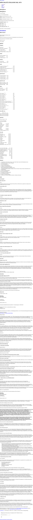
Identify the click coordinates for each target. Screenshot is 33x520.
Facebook (8, 519)
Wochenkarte (3, 30)
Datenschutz (4, 519)
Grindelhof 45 (2, 510)
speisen (3, 5)
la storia (3, 7)
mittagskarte (3, 4)
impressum (1, 519)
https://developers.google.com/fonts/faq (22, 508)
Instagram (10, 519)
